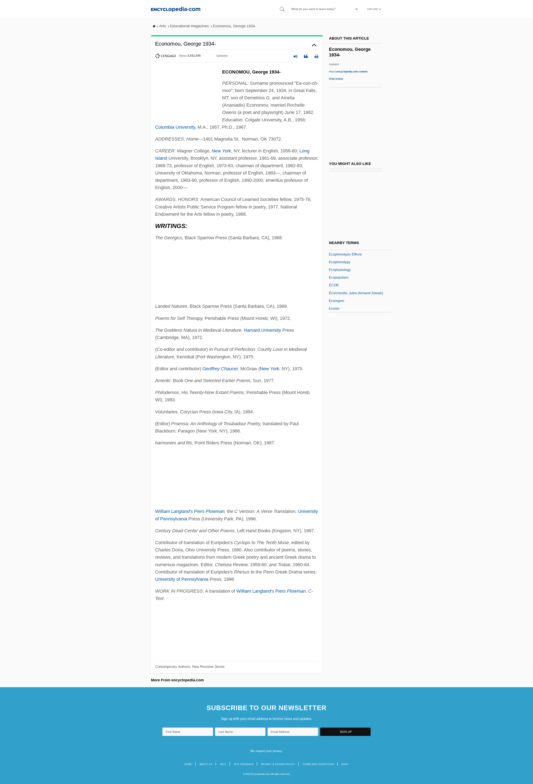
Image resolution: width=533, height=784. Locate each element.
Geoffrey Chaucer (220, 368)
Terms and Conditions (318, 764)
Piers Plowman (209, 511)
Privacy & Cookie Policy (278, 764)
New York (221, 150)
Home (188, 764)
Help (223, 764)
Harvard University (262, 330)
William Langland (172, 511)
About (348, 71)
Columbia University (175, 127)
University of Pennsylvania (181, 579)
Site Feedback (244, 764)
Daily (345, 764)
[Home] (175, 9)
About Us (205, 764)
